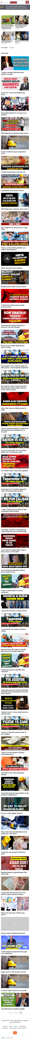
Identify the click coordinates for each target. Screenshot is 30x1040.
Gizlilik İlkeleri (22, 1026)
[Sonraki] (21, 1012)
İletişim (15, 1026)
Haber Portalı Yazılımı (8, 1037)
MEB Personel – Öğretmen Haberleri (18, 1028)
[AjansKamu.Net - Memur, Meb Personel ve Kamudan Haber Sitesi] (9, 2)
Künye (10, 1026)
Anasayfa (5, 47)
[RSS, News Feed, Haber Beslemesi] (15, 1032)
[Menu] (27, 2)
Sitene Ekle (5, 1028)
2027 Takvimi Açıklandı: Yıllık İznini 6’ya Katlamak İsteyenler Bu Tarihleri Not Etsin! (16, 7)
